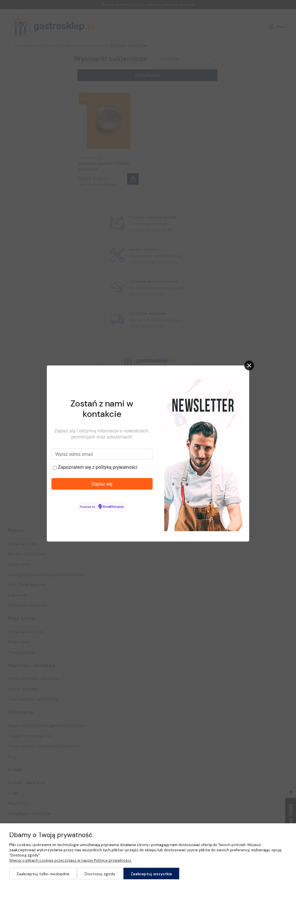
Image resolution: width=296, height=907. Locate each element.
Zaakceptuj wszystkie (151, 873)
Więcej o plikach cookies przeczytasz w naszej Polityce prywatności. (70, 860)
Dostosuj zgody (100, 873)
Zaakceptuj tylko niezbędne (42, 873)
